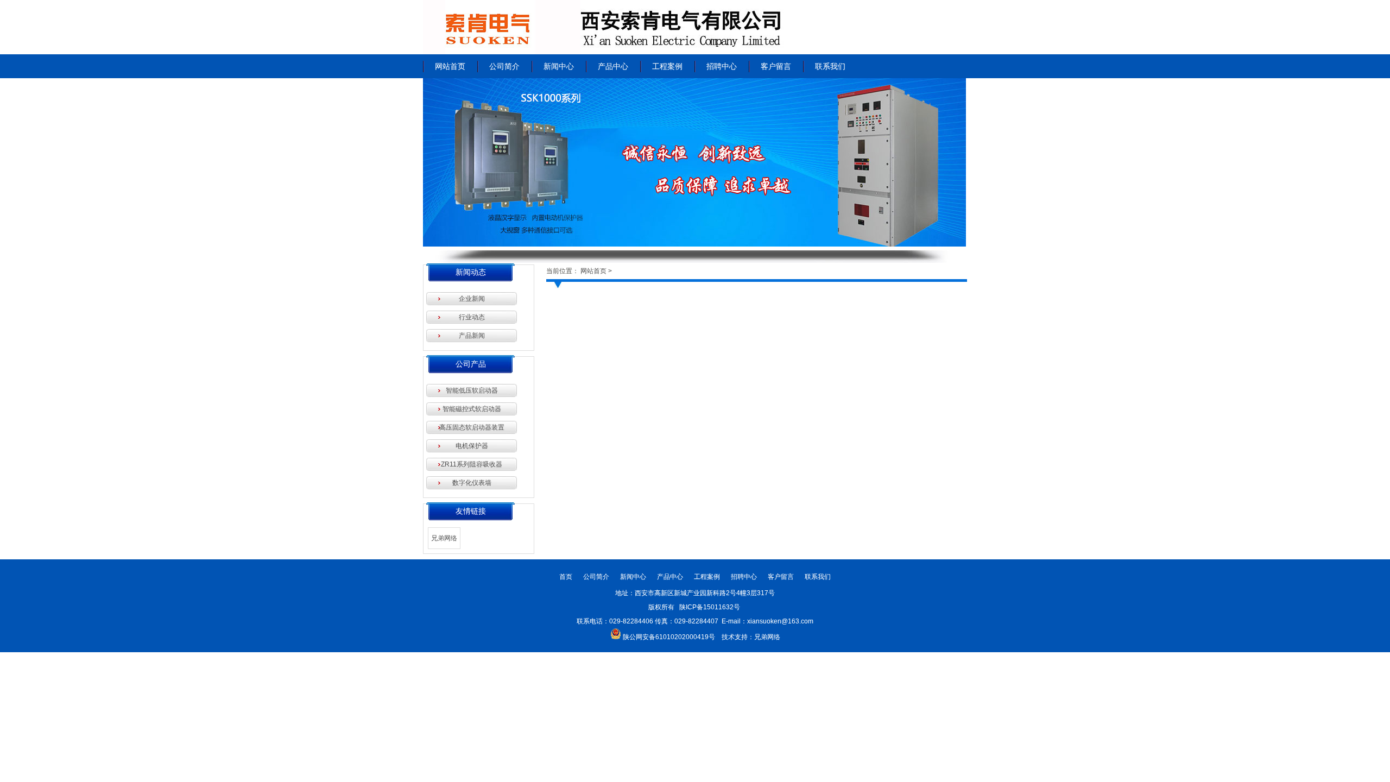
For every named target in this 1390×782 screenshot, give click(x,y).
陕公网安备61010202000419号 (669, 637)
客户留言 (776, 66)
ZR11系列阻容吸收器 (471, 464)
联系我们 (830, 66)
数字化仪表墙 (471, 483)
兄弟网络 (444, 538)
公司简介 (504, 66)
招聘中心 (721, 66)
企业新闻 (472, 298)
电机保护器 (472, 446)
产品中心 (613, 66)
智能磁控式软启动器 (472, 409)
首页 (565, 577)
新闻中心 (559, 66)
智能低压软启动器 (472, 390)
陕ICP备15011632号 (710, 607)
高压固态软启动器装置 (471, 427)
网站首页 (450, 66)
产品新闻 (472, 335)
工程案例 (667, 66)
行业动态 (472, 317)
